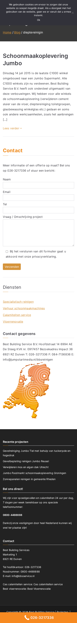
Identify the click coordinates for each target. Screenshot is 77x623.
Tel (5, 204)
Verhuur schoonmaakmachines (24, 308)
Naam (7, 179)
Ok (38, 19)
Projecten (63, 612)
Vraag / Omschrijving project (23, 217)
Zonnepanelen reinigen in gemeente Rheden (29, 479)
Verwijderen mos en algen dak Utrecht (26, 467)
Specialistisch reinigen (18, 301)
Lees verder (11, 128)
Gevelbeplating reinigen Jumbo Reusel (26, 461)
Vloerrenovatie (13, 321)
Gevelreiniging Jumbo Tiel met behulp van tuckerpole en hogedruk (37, 453)
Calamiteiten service (17, 315)
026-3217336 (16, 170)
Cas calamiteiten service (48, 584)
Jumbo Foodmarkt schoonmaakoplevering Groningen (34, 473)
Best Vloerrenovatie (39, 588)
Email (6, 192)
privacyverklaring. (44, 256)
